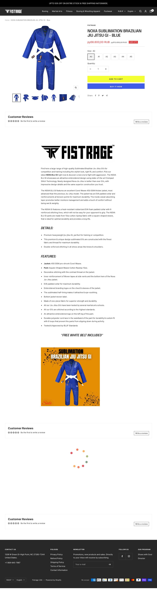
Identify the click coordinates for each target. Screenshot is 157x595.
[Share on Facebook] (95, 95)
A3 (115, 56)
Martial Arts (57, 11)
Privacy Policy (56, 554)
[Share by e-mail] (107, 95)
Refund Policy (56, 558)
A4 (123, 56)
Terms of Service (57, 566)
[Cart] (151, 11)
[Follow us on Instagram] (129, 556)
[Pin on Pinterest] (98, 95)
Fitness (69, 11)
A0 (91, 56)
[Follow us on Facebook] (122, 556)
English (130, 11)
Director (141, 558)
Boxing (45, 11)
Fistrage (91, 25)
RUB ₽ (120, 11)
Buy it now (116, 87)
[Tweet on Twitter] (103, 95)
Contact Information (59, 570)
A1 (99, 56)
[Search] (140, 11)
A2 (107, 56)
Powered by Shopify (53, 580)
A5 (131, 56)
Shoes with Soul (145, 554)
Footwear (108, 11)
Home (7, 20)
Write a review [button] (141, 122)
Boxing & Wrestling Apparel (88, 11)
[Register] (110, 564)
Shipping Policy (57, 562)
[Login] (145, 11)
